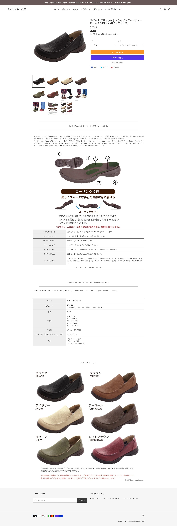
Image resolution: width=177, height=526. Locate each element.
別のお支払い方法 (117, 63)
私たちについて (95, 498)
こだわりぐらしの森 (16, 9)
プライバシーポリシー (130, 498)
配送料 (95, 34)
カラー (93, 41)
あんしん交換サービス (111, 498)
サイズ (120, 41)
